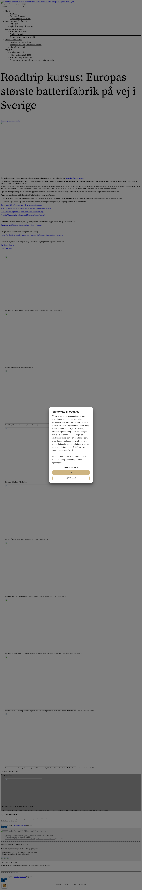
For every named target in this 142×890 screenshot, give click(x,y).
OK (71, 472)
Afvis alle (71, 478)
